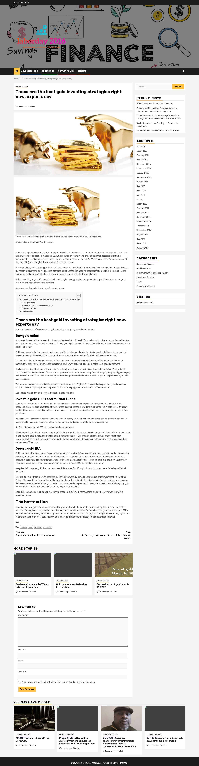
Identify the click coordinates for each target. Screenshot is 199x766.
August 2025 (142, 182)
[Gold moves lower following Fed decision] (73, 565)
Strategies (47, 527)
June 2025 (141, 190)
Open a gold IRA (29, 308)
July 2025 (141, 186)
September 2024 (144, 230)
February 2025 (143, 208)
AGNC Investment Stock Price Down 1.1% (155, 104)
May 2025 (141, 195)
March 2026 (142, 151)
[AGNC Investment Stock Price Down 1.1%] (34, 718)
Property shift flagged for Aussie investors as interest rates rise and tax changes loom (77, 741)
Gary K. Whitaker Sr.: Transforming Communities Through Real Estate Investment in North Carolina (119, 742)
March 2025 (142, 204)
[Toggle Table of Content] (77, 295)
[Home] (16, 71)
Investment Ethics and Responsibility (153, 273)
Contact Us (48, 71)
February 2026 (143, 155)
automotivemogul (145, 302)
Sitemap (82, 71)
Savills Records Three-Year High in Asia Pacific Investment (165, 739)
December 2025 (144, 164)
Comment (23, 615)
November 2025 (144, 168)
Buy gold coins (29, 303)
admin (32, 107)
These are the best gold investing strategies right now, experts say (49, 299)
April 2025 (141, 199)
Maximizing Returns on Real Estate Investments (158, 130)
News (139, 281)
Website (22, 671)
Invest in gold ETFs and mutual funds (38, 306)
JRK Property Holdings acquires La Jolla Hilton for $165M (105, 535)
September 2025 (144, 177)
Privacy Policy (66, 71)
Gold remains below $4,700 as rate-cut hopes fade (32, 585)
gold (30, 527)
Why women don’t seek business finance (36, 534)
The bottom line (26, 312)
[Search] (183, 71)
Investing (37, 527)
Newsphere (108, 763)
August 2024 (142, 235)
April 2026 (141, 146)
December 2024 (144, 217)
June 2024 (141, 243)
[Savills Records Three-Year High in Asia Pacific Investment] (165, 718)
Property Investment (146, 286)
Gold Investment (22, 86)
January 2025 (143, 212)
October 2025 (143, 173)
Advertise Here (29, 71)
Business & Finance (145, 264)
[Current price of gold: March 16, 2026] (114, 565)
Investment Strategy (146, 277)
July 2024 (141, 239)
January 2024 (143, 248)
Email (21, 660)
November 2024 (144, 221)
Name (21, 649)
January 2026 (143, 160)
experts (24, 527)
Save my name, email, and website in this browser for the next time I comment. (59, 682)
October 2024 (143, 226)
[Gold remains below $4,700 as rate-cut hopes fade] (32, 565)
